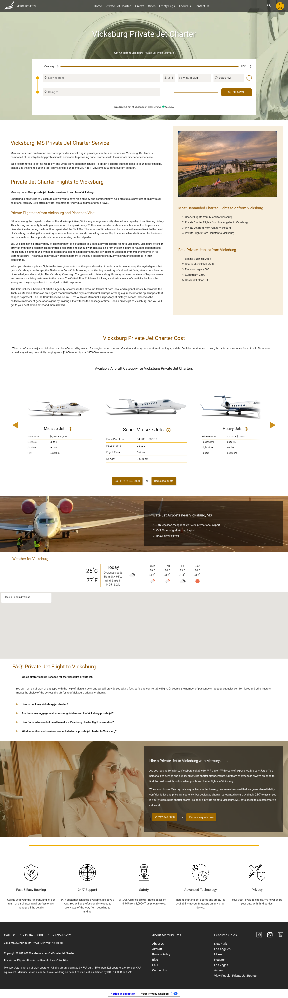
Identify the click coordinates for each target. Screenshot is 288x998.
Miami (218, 954)
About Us (185, 6)
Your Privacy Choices (155, 993)
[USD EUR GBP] (245, 66)
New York (220, 943)
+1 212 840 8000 (165, 817)
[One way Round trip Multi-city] (48, 66)
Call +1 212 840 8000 (127, 481)
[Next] (263, 425)
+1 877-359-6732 (58, 935)
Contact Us (201, 6)
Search (239, 92)
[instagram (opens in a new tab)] (269, 935)
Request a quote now (201, 817)
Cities (152, 6)
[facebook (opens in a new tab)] (259, 935)
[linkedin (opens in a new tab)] (280, 935)
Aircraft (139, 6)
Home (98, 6)
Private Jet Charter (118, 6)
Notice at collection (123, 993)
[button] (144, 677)
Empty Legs (167, 6)
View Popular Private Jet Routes (235, 975)
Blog (155, 959)
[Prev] (24, 425)
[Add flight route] (249, 78)
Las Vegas (221, 965)
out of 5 (137, 107)
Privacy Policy (161, 954)
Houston (220, 959)
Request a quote (163, 481)
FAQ (155, 965)
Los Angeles (222, 949)
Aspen (218, 970)
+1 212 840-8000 (30, 935)
